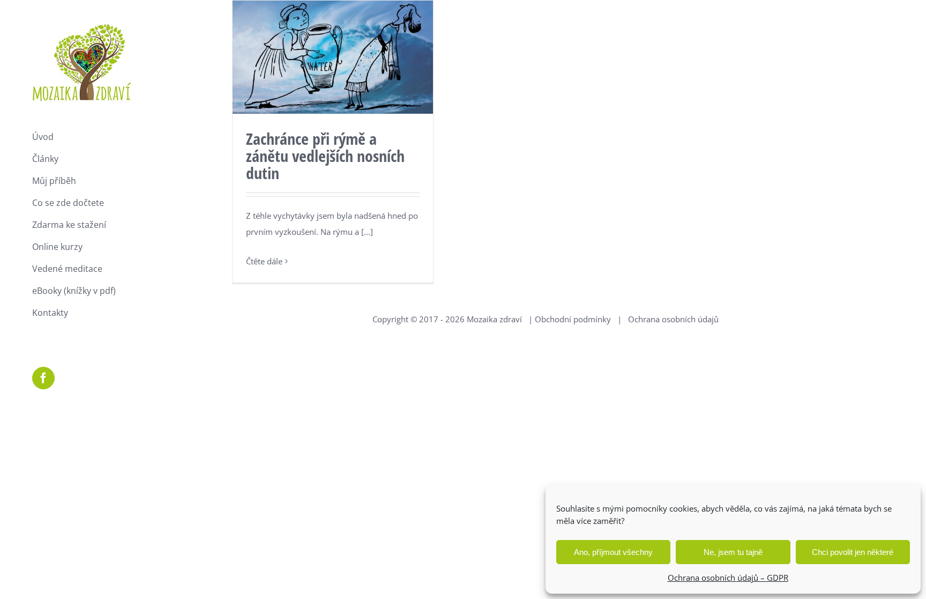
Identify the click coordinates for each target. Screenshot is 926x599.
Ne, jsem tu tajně (733, 552)
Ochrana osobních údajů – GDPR (728, 577)
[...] (367, 231)
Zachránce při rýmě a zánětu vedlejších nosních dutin (325, 156)
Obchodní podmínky (573, 319)
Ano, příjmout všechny (613, 552)
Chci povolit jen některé (852, 552)
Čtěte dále (264, 261)
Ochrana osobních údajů (673, 319)
